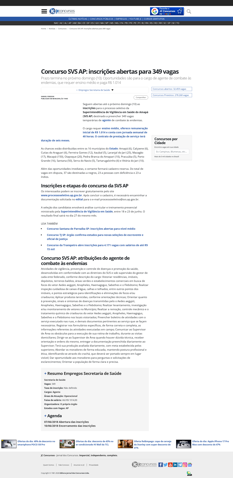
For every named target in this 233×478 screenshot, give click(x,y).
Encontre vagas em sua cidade (166, 147)
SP (169, 23)
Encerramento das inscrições (69, 426)
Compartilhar (141, 97)
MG (117, 23)
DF (88, 23)
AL (65, 23)
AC (61, 23)
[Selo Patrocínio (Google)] (167, 11)
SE (173, 23)
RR (160, 23)
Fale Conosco (64, 465)
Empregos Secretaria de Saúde (93, 90)
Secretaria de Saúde (54, 379)
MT (107, 23)
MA (102, 23)
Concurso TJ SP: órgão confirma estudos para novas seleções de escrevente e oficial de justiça (95, 237)
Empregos (121, 18)
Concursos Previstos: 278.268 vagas (171, 95)
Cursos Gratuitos (154, 18)
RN (146, 23)
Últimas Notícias (77, 18)
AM (74, 23)
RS (151, 23)
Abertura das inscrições (66, 422)
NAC (56, 23)
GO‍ (97, 23)
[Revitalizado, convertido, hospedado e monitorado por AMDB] (189, 473)
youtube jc (135, 18)
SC (165, 23)
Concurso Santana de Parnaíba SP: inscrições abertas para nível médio (91, 229)
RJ (143, 23)
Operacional (70, 396)
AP (70, 23)
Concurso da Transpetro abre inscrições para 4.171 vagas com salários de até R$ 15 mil (97, 247)
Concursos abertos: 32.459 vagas (169, 88)
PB (126, 23)
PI (139, 23)
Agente (56, 392)
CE (84, 23)
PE (135, 23)
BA (79, 23)
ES (92, 23)
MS (111, 23)
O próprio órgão (68, 404)
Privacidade (93, 465)
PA (121, 23)
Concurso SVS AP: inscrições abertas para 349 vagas (89, 28)
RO (155, 23)
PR (130, 23)
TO (177, 23)
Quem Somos (48, 465)
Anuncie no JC (79, 465)
